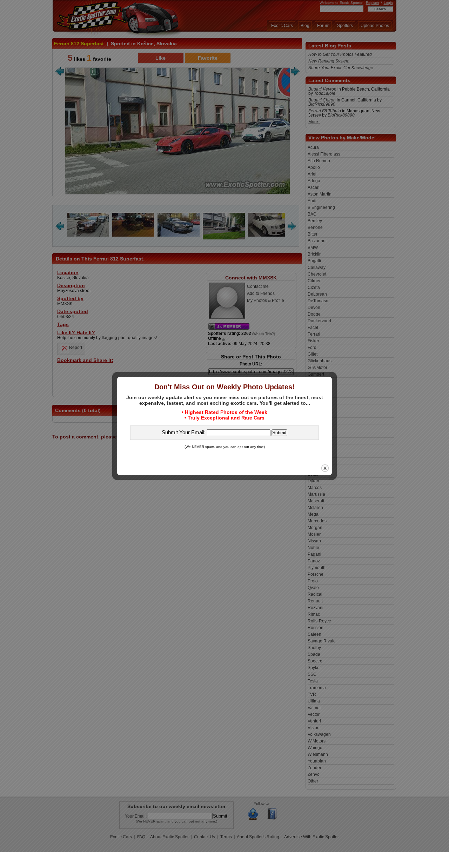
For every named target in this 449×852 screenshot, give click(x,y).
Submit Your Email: (184, 432)
